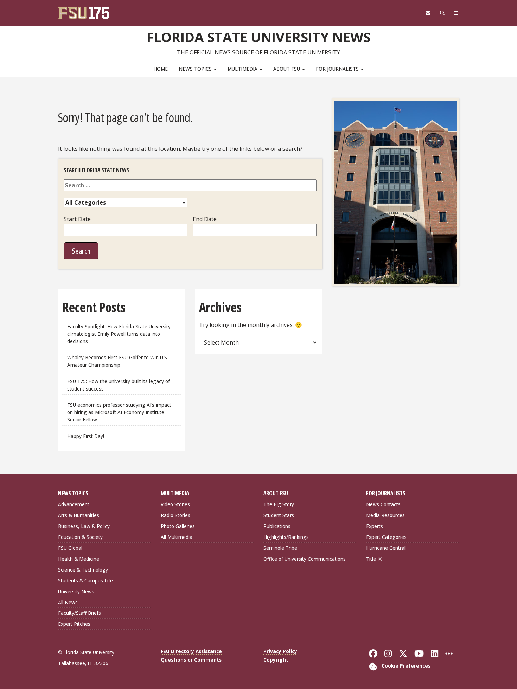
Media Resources (385, 515)
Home (160, 68)
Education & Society (80, 537)
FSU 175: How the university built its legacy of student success (118, 385)
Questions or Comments (191, 659)
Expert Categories (386, 537)
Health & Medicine (78, 558)
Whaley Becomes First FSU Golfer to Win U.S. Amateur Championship (117, 361)
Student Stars (278, 515)
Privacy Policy (280, 651)
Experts (374, 526)
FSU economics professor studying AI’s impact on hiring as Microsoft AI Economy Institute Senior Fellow (119, 412)
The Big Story (278, 504)
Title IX (374, 558)
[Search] (442, 13)
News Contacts (383, 504)
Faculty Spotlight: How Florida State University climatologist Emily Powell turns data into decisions (119, 333)
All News (68, 602)
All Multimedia (176, 537)
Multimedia (243, 68)
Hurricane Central (386, 548)
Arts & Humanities (78, 515)
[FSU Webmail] (428, 13)
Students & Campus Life (85, 580)
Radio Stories (175, 515)
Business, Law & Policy (84, 526)
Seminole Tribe (280, 548)
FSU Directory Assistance (191, 651)
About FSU (287, 68)
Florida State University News (259, 37)
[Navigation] (456, 13)
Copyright (275, 659)
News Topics (196, 68)
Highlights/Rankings (286, 537)
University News (76, 591)
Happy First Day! (85, 436)
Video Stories (175, 504)
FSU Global (70, 548)
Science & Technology (83, 569)
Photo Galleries (178, 526)
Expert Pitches (74, 623)
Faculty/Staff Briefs (79, 613)
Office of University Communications (304, 558)
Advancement (73, 504)
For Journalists (338, 68)
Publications (277, 526)
